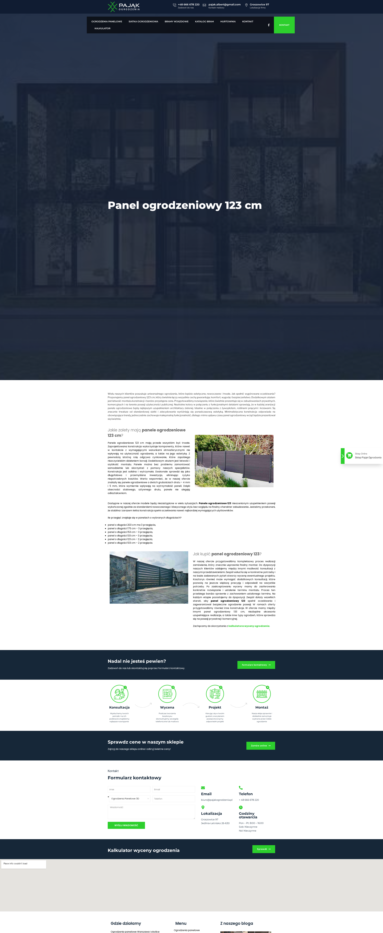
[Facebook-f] (268, 25)
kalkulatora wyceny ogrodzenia (248, 626)
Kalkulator (102, 28)
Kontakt (247, 21)
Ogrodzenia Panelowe (106, 21)
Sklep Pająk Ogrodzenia (368, 457)
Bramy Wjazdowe (177, 21)
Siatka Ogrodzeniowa (143, 21)
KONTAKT (284, 25)
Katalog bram (204, 21)
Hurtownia (228, 21)
